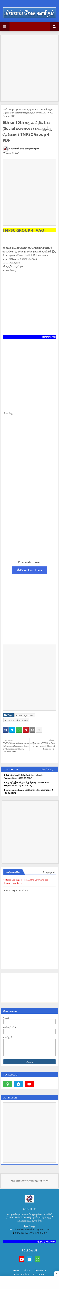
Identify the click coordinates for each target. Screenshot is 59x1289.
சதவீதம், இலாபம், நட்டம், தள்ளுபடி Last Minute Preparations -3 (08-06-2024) (26, 784)
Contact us (40, 1270)
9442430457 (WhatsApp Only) (31, 1232)
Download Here (31, 570)
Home (16, 1270)
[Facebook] (6, 730)
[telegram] (18, 1084)
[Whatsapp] (19, 730)
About (27, 1270)
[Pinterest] (26, 730)
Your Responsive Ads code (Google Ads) (29, 1180)
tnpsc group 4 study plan (22, 109)
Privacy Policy (21, 1274)
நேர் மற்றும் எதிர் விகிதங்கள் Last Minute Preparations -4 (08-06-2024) (23, 776)
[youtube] (29, 1084)
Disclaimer (39, 1274)
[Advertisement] (29, 65)
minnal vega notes (24, 715)
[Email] (32, 730)
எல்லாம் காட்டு (47, 769)
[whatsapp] (7, 1084)
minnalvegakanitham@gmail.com (31, 1229)
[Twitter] (12, 730)
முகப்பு (5, 109)
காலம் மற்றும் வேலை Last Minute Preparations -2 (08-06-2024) (28, 791)
